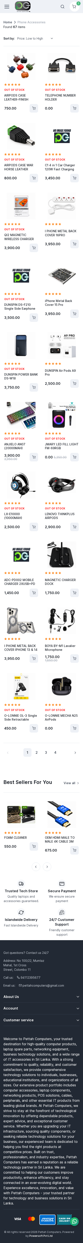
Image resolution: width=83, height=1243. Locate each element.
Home (7, 22)
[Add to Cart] (34, 108)
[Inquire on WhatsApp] (74, 1221)
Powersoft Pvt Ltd (41, 1235)
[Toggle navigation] (6, 6)
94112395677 (30, 977)
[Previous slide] (36, 866)
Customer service (18, 1020)
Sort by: (9, 38)
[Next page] (75, 752)
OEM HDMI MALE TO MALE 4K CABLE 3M (60, 839)
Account (10, 1008)
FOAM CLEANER (15, 837)
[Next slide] (47, 866)
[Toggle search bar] (62, 6)
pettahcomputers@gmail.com (43, 985)
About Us (11, 997)
